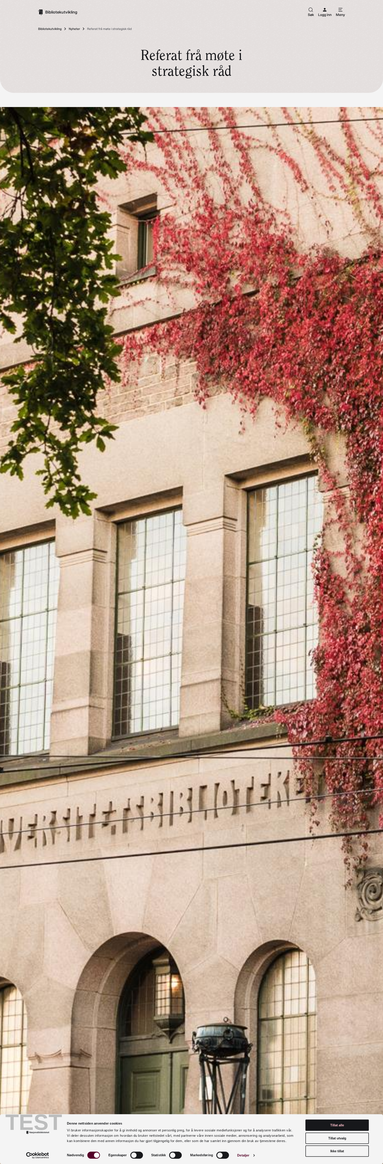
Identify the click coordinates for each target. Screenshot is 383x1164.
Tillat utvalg (337, 1138)
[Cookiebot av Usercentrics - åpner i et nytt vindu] (37, 1155)
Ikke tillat (337, 1151)
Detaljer (243, 1155)
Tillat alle (337, 1125)
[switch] (136, 1155)
